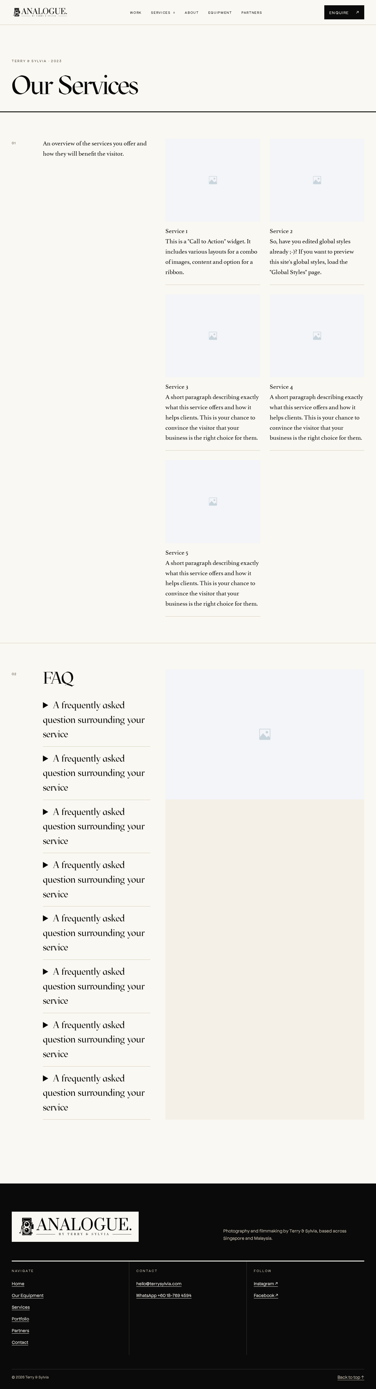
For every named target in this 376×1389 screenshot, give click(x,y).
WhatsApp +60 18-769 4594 (164, 1295)
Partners (251, 12)
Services (160, 12)
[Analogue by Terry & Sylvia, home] (40, 12)
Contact (20, 1342)
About (192, 12)
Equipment (220, 12)
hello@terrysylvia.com (159, 1283)
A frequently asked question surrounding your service (94, 719)
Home (18, 1283)
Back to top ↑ (351, 1377)
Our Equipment (27, 1295)
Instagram (266, 1283)
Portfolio (20, 1318)
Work (136, 12)
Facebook (266, 1295)
